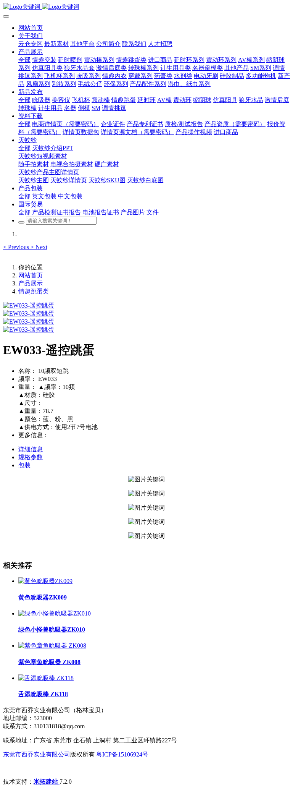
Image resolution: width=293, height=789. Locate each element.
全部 (24, 60)
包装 (24, 465)
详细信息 (30, 449)
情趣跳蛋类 (33, 291)
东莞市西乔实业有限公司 (36, 754)
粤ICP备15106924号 (122, 754)
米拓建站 (47, 781)
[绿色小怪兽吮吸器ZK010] (54, 613)
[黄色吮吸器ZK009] (45, 581)
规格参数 (30, 457)
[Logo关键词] (146, 7)
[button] (17, 247)
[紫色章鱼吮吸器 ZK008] (52, 645)
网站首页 (30, 27)
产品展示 (30, 283)
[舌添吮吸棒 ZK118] (46, 678)
